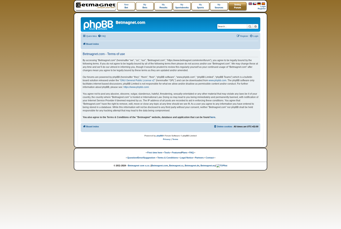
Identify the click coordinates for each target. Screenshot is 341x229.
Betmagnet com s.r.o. (139, 165)
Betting (237, 6)
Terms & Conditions (167, 157)
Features (176, 152)
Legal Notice (186, 157)
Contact (210, 157)
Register (262, 8)
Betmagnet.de (192, 165)
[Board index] (99, 24)
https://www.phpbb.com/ (136, 87)
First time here (154, 152)
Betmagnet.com (130, 22)
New (126, 6)
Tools (167, 152)
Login (263, 6)
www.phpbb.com (217, 80)
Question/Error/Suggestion (141, 157)
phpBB (159, 136)
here (212, 117)
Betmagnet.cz (176, 165)
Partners (199, 157)
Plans (184, 152)
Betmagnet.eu (207, 165)
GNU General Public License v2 (137, 80)
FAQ (191, 152)
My (144, 6)
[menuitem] (102, 36)
